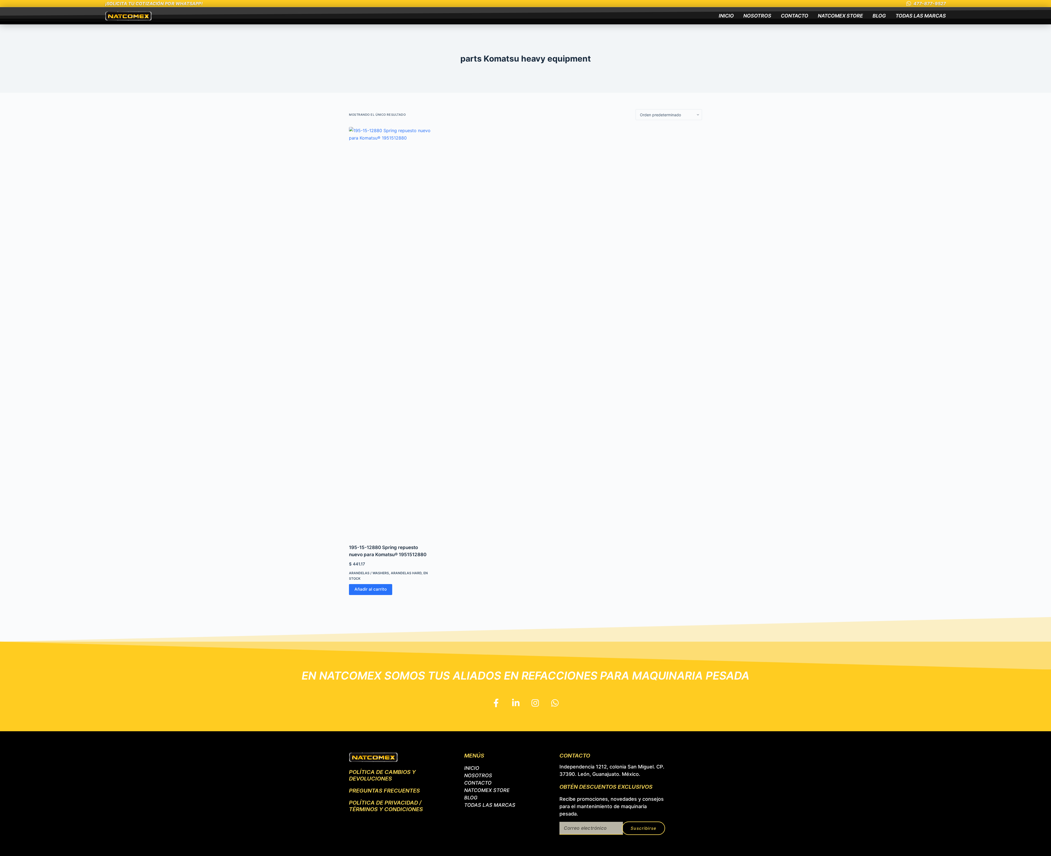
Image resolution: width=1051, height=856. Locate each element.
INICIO (726, 16)
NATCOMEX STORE (840, 16)
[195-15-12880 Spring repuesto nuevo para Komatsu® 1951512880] (390, 332)
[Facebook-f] (496, 703)
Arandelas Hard (406, 573)
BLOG (879, 16)
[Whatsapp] (555, 703)
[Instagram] (535, 703)
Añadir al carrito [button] (370, 589)
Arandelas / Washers (369, 573)
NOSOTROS (757, 16)
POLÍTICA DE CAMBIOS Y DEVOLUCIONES (382, 775)
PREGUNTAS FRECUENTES (384, 790)
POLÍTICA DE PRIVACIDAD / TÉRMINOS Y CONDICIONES (386, 806)
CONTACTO (794, 16)
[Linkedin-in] (515, 703)
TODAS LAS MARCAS (921, 16)
